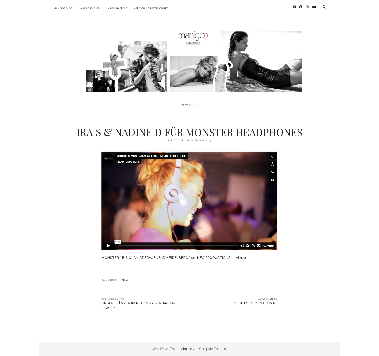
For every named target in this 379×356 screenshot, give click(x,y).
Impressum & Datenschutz (150, 8)
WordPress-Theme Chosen (172, 349)
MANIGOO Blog (63, 8)
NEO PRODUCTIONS (214, 258)
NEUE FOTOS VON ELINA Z (256, 303)
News (125, 280)
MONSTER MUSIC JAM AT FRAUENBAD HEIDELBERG (144, 258)
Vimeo (241, 258)
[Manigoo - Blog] (189, 94)
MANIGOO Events (88, 8)
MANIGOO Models (116, 8)
